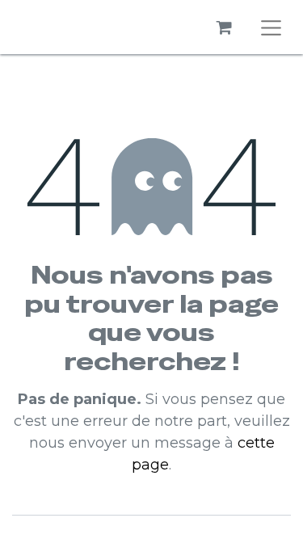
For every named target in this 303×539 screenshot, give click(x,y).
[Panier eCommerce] (224, 27)
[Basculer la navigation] (271, 27)
